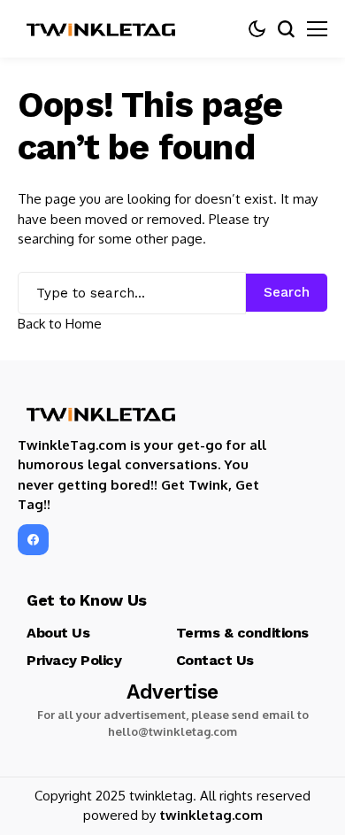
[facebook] (33, 539)
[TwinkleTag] (102, 29)
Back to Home (60, 323)
